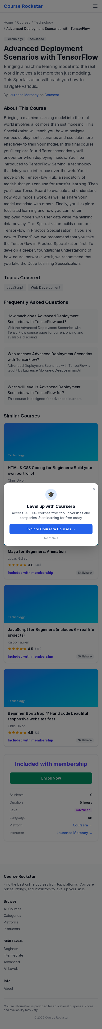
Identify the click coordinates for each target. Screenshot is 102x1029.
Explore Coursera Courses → (51, 529)
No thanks (51, 538)
